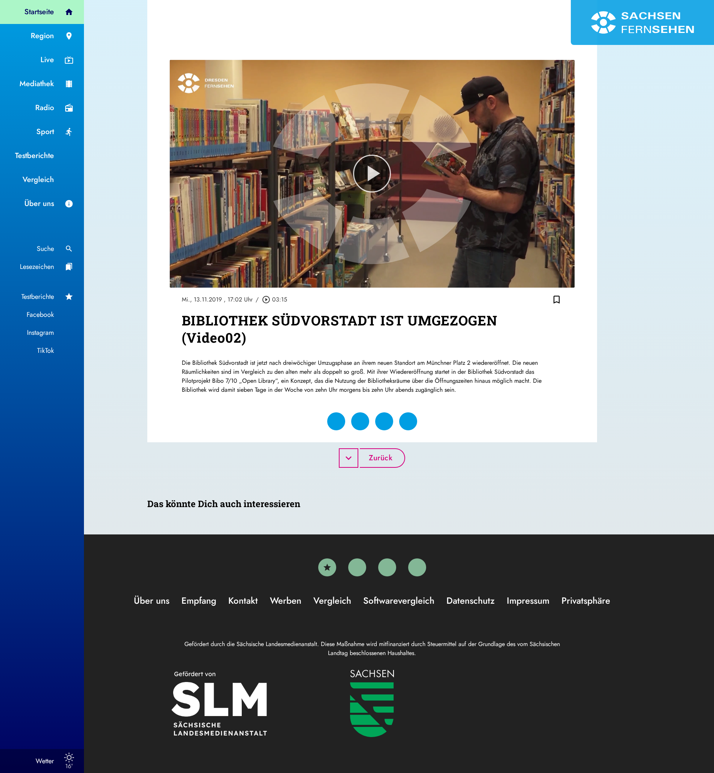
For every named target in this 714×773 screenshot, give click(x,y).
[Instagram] (387, 567)
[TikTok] (417, 567)
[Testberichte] (327, 567)
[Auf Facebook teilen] (336, 421)
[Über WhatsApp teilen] (384, 421)
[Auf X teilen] (360, 421)
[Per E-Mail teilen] (408, 421)
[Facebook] (357, 567)
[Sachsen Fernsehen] (642, 22)
